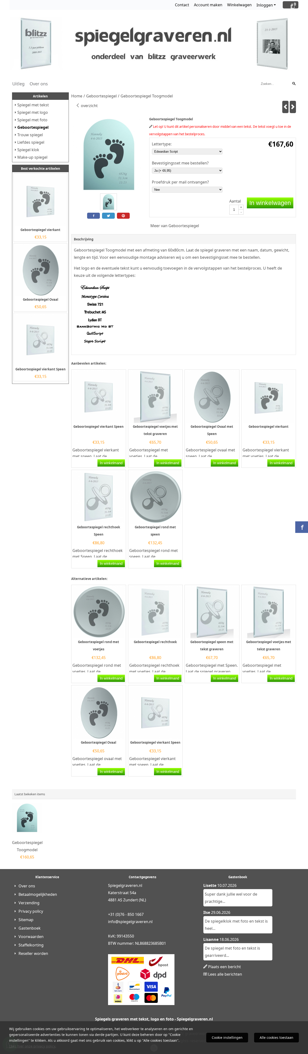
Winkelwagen (239, 4)
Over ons (39, 84)
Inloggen (265, 5)
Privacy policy (31, 911)
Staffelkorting (31, 945)
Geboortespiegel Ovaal (40, 299)
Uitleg (18, 84)
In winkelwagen (270, 202)
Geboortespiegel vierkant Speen (40, 369)
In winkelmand (111, 463)
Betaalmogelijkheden (38, 894)
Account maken (208, 4)
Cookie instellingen (227, 1037)
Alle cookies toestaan (276, 1037)
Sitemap (26, 919)
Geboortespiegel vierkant (40, 230)
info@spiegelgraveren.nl (130, 921)
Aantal (235, 201)
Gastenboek (30, 928)
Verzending (29, 902)
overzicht (89, 105)
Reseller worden (33, 953)
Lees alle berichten (225, 974)
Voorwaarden (31, 936)
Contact (182, 4)
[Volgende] (293, 107)
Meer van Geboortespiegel (174, 225)
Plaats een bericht (224, 966)
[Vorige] (285, 107)
